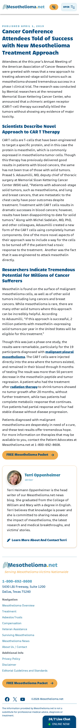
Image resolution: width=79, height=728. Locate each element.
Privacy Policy (11, 659)
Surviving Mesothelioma (18, 635)
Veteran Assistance (14, 629)
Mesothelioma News (15, 641)
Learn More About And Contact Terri (39, 540)
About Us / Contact (14, 647)
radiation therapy (23, 387)
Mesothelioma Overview (18, 605)
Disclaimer (9, 664)
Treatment (9, 611)
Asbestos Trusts (12, 617)
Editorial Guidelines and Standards (24, 670)
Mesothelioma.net (51, 699)
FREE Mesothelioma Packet (27, 455)
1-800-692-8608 (17, 582)
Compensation (11, 623)
